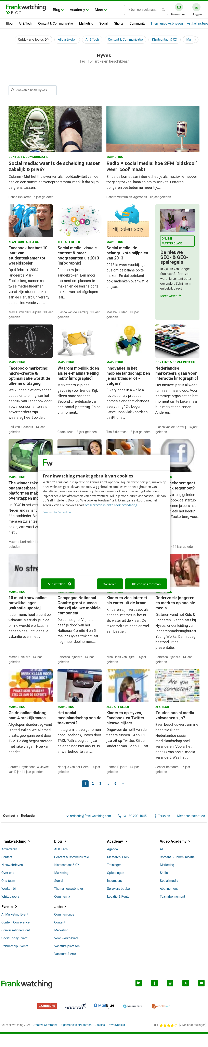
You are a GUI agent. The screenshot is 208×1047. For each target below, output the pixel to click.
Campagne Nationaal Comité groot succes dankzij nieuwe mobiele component (79, 605)
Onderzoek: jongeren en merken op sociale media (175, 602)
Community (137, 23)
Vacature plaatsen (67, 946)
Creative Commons (45, 1024)
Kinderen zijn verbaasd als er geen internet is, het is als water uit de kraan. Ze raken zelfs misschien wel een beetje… (127, 620)
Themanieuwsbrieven (167, 23)
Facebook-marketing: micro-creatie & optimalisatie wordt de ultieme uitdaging (29, 376)
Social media (169, 881)
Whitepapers (10, 896)
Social (103, 23)
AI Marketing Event (14, 914)
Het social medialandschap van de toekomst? (79, 717)
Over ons (7, 873)
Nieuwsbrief (179, 14)
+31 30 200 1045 (134, 816)
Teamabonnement (172, 896)
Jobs (58, 907)
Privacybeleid (116, 1024)
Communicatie (64, 914)
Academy (77, 10)
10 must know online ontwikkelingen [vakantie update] (28, 602)
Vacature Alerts (65, 954)
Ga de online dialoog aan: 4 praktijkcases (28, 715)
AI (161, 849)
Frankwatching (13, 841)
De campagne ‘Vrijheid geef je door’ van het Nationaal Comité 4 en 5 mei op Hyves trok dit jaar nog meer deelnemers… (77, 630)
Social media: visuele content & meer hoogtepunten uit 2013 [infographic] (78, 255)
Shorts (119, 23)
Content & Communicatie (55, 23)
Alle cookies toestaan (146, 584)
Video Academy (173, 841)
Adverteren (9, 849)
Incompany (114, 881)
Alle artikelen (67, 39)
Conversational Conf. (16, 930)
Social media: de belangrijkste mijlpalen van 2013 (127, 252)
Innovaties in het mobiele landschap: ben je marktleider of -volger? (128, 376)
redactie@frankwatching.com (90, 816)
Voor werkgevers (66, 938)
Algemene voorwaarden (76, 1024)
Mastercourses (118, 857)
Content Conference (15, 922)
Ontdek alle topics (31, 39)
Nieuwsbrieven (12, 865)
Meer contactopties (191, 816)
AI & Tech (25, 23)
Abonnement (169, 889)
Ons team (8, 881)
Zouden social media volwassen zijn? (174, 715)
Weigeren (110, 584)
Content (59, 922)
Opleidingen (115, 873)
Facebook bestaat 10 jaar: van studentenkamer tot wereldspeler (28, 255)
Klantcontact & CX (164, 39)
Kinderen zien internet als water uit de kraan (126, 600)
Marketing (86, 23)
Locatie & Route (118, 896)
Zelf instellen (56, 584)
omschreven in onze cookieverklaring (111, 505)
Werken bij (8, 889)
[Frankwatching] (26, 7)
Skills (164, 873)
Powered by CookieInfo (57, 512)
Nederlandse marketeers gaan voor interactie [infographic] (176, 373)
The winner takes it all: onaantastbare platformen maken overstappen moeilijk (29, 491)
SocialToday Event (14, 938)
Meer (99, 10)
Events (7, 907)
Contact (6, 857)
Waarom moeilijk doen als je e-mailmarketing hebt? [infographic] (78, 373)
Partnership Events (14, 946)
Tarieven (164, 816)
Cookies (100, 1024)
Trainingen (114, 865)
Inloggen (196, 14)
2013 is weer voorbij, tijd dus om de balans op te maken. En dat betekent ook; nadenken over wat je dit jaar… (127, 276)
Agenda (112, 849)
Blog (56, 10)
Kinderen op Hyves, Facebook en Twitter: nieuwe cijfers (125, 717)
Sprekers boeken (119, 889)
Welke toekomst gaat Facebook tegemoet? (175, 485)
